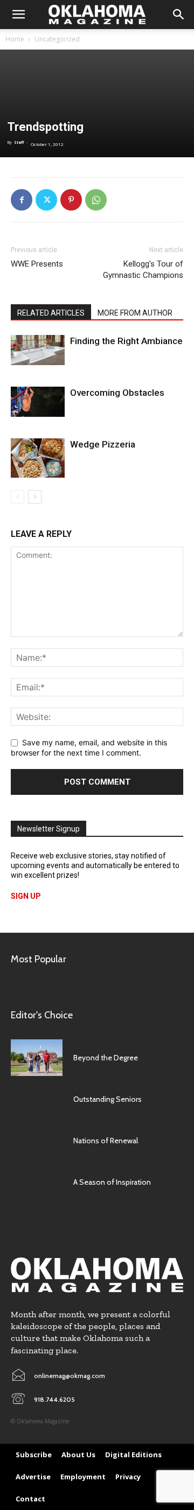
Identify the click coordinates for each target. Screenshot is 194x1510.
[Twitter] (46, 200)
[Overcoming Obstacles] (38, 402)
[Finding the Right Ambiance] (38, 350)
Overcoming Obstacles (117, 392)
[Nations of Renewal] (37, 1141)
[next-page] (34, 497)
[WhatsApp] (96, 200)
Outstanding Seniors (107, 1099)
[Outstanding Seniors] (37, 1099)
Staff (19, 142)
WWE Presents (37, 264)
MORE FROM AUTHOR (135, 313)
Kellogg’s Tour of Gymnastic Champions (143, 269)
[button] (18, 14)
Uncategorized (57, 39)
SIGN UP (26, 896)
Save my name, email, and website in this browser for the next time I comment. (89, 747)
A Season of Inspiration (112, 1182)
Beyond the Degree (105, 1057)
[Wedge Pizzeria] (38, 458)
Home (14, 39)
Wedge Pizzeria (102, 444)
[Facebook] (21, 200)
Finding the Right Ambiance (126, 340)
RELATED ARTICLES (51, 313)
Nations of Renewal (105, 1140)
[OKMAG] (97, 1274)
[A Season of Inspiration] (37, 1182)
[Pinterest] (71, 200)
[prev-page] (17, 497)
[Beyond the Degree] (37, 1057)
